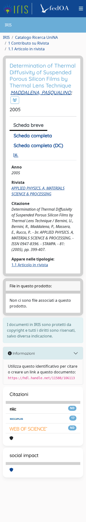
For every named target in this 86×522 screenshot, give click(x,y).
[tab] (16, 155)
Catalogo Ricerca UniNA (36, 37)
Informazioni (23, 353)
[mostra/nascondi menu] (81, 8)
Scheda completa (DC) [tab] (38, 145)
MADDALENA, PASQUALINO (41, 92)
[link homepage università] (55, 8)
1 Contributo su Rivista (28, 43)
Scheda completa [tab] (33, 136)
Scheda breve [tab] (28, 125)
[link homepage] (17, 8)
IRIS (6, 37)
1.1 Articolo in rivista (26, 49)
